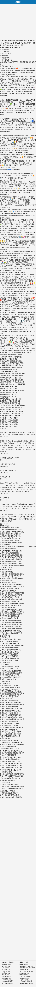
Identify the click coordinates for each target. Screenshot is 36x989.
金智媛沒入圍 (4, 664)
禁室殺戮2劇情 (24, 962)
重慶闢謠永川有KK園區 (7, 791)
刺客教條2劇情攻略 (7, 981)
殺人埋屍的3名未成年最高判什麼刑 (11, 728)
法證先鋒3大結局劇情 (26, 983)
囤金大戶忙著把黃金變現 (8, 746)
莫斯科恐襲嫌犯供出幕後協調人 (10, 648)
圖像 (25, 41)
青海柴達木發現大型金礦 (8, 582)
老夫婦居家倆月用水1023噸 (9, 713)
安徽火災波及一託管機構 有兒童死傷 (12, 612)
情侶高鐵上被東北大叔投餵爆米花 (11, 742)
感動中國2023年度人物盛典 (9, 618)
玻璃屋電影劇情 (24, 974)
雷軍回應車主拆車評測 (7, 780)
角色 (13, 41)
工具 (28, 41)
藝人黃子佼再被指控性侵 (8, 679)
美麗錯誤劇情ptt (6, 976)
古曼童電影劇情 (6, 979)
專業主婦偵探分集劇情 (26, 972)
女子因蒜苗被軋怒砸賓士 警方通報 (11, 624)
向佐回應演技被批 (6, 568)
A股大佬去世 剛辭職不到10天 (9, 589)
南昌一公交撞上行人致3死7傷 (9, 795)
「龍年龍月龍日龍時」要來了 (9, 597)
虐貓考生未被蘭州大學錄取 (9, 706)
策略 (10, 41)
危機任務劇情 (6, 967)
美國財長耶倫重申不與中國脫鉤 (10, 620)
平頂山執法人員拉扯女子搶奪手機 (11, 633)
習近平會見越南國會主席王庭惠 (10, 561)
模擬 (7, 41)
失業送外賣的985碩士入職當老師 (11, 559)
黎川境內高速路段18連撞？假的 (10, 631)
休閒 (4, 41)
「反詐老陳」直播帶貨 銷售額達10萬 (12, 565)
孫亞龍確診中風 (5, 637)
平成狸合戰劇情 (24, 979)
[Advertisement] (18, 22)
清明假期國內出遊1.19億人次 (9, 643)
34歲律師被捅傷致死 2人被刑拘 (10, 702)
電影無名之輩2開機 (6, 572)
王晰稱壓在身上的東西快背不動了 (11, 629)
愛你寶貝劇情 (6, 974)
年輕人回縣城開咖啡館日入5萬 (10, 736)
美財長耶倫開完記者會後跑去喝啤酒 (12, 704)
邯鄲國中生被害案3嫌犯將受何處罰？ (12, 753)
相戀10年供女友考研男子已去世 (10, 576)
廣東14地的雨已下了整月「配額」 (11, 732)
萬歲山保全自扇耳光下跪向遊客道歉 (12, 593)
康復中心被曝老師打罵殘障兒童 (10, 677)
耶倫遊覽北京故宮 (6, 570)
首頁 (1, 41)
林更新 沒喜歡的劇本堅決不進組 (10, 711)
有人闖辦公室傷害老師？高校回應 (11, 599)
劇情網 (18, 2)
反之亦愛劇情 (23, 969)
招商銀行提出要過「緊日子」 (9, 608)
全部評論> (32, 546)
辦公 (19, 41)
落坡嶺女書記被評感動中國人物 (10, 671)
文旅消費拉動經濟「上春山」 (9, 660)
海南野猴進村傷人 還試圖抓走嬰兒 (11, 551)
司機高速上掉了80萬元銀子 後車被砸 (12, 546)
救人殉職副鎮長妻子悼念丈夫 (9, 601)
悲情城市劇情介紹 (7, 983)
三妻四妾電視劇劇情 (25, 981)
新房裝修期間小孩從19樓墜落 (9, 675)
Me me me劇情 (6, 964)
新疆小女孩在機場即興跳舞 (9, 641)
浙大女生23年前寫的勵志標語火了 (11, 751)
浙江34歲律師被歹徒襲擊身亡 (9, 740)
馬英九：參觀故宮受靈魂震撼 (9, 553)
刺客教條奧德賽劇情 (8, 962)
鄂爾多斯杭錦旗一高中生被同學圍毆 (12, 578)
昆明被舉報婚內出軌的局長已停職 (11, 557)
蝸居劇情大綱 (6, 969)
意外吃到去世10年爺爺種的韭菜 (10, 605)
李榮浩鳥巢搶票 (5, 738)
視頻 (31, 41)
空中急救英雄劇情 (25, 976)
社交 (22, 41)
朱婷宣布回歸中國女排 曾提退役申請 (12, 586)
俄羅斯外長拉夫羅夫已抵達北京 (10, 650)
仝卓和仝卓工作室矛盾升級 (9, 656)
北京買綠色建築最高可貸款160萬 (11, 563)
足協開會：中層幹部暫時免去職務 (11, 584)
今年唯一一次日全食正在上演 (9, 669)
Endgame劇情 (6, 972)
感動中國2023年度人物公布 (9, 685)
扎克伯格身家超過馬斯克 (8, 591)
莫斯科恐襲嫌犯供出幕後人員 (9, 616)
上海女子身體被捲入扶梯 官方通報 (11, 709)
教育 (33, 41)
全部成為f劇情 (23, 964)
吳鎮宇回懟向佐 (5, 681)
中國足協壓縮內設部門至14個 (9, 658)
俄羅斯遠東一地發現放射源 (9, 700)
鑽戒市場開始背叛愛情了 (8, 549)
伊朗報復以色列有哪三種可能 (9, 784)
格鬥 (16, 41)
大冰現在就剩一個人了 (7, 580)
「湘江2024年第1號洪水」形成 (10, 778)
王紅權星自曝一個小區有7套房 (10, 688)
